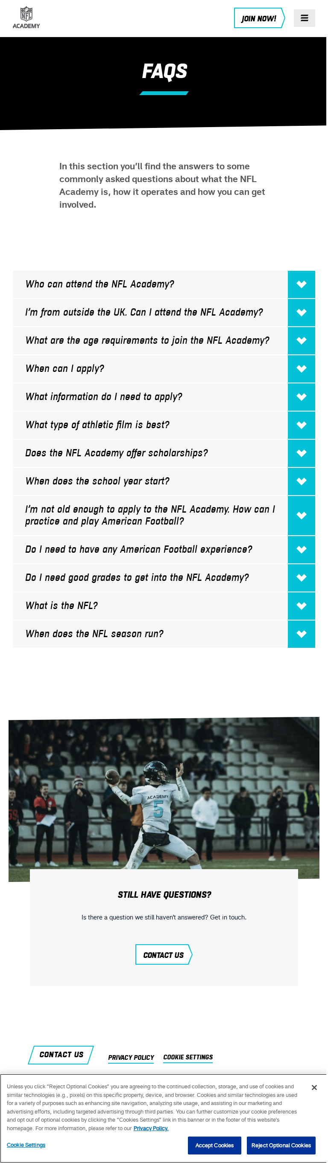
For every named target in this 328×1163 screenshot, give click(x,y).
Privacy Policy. (151, 1128)
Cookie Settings (26, 1145)
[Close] (314, 1087)
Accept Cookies (215, 1145)
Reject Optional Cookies (281, 1145)
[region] (164, 1118)
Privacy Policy (131, 1058)
